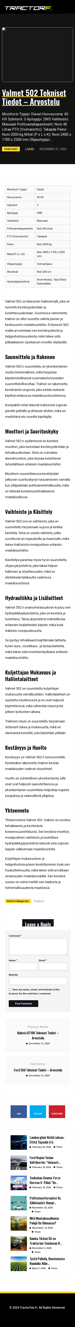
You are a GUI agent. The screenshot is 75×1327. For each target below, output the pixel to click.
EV (34, 26)
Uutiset (37, 34)
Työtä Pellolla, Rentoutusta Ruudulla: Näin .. (47, 1261)
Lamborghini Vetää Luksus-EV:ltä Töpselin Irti (47, 1139)
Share (59, 1147)
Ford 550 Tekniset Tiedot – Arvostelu (38, 1070)
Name (13, 960)
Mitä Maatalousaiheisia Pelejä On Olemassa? (44, 1220)
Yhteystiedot (41, 49)
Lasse (29, 149)
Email (43, 960)
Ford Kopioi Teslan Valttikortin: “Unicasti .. (45, 1160)
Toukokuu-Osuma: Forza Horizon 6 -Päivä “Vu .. (45, 1180)
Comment (15, 935)
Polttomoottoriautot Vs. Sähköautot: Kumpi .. (45, 1200)
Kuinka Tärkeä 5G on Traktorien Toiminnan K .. (46, 1241)
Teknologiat (40, 41)
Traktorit (39, 18)
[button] (57, 7)
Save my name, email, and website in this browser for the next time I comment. (34, 991)
